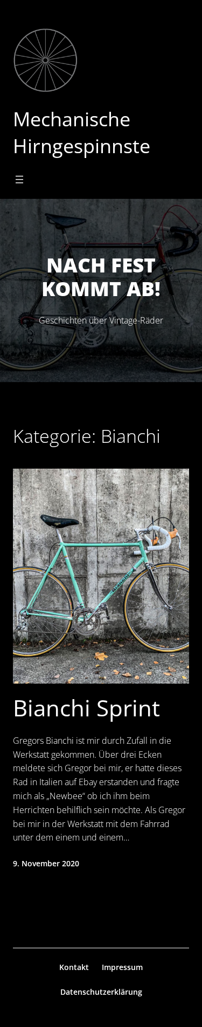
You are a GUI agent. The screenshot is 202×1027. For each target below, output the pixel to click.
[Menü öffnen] (19, 179)
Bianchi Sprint (86, 707)
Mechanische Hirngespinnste (81, 132)
